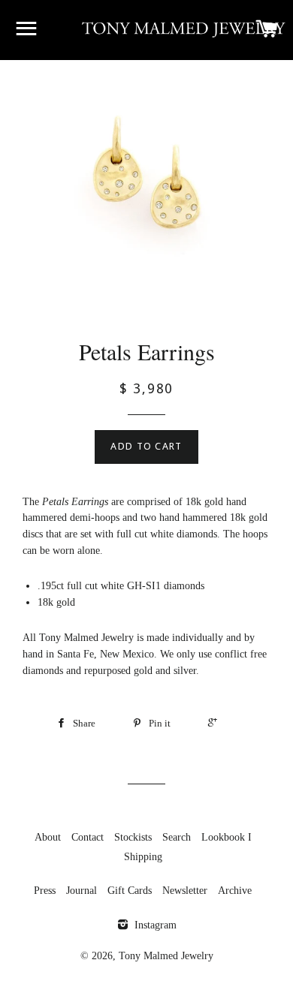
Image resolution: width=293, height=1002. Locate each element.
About (48, 837)
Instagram (154, 925)
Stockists (133, 837)
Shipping (143, 856)
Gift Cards (129, 890)
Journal (81, 890)
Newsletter (184, 890)
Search (176, 837)
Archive (235, 890)
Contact (87, 837)
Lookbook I (226, 837)
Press (45, 890)
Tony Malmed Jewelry (166, 955)
